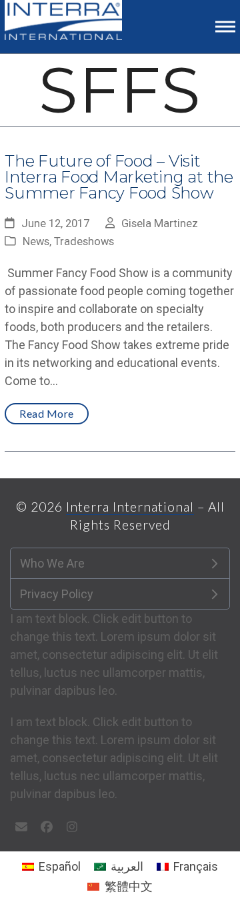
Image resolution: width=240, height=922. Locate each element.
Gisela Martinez (159, 223)
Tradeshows (84, 241)
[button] (225, 26)
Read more (46, 413)
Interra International (130, 506)
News (36, 241)
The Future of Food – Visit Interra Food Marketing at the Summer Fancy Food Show (119, 177)
